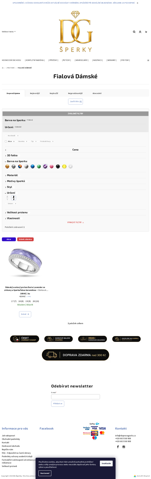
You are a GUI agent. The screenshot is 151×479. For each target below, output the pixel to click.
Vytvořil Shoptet (143, 476)
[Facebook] (118, 447)
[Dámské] (13, 198)
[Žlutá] (64, 166)
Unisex (12, 203)
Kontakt (5, 442)
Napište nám (7, 449)
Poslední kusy (46, 141)
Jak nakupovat (8, 435)
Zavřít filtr (74, 101)
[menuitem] (11, 60)
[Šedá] (70, 166)
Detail (23, 314)
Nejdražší (54, 93)
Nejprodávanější (75, 93)
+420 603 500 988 (123, 438)
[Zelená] (39, 166)
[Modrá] (32, 166)
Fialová (30, 120)
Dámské (18, 127)
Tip (33, 141)
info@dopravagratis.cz (125, 435)
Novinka (23, 141)
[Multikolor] (20, 166)
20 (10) (36, 301)
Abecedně (97, 93)
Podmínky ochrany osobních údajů (17, 456)
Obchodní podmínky (11, 439)
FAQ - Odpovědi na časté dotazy (16, 453)
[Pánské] (7, 198)
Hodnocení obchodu (11, 446)
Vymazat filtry (74, 222)
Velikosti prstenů (9, 466)
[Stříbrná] (13, 166)
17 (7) (13, 301)
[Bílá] (26, 166)
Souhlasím (106, 463)
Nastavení (44, 473)
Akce (11, 141)
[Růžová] (51, 166)
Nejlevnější (35, 93)
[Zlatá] (7, 166)
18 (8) (21, 301)
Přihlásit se (57, 403)
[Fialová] (45, 166)
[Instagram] (124, 447)
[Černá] (58, 166)
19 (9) (28, 301)
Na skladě (13, 135)
